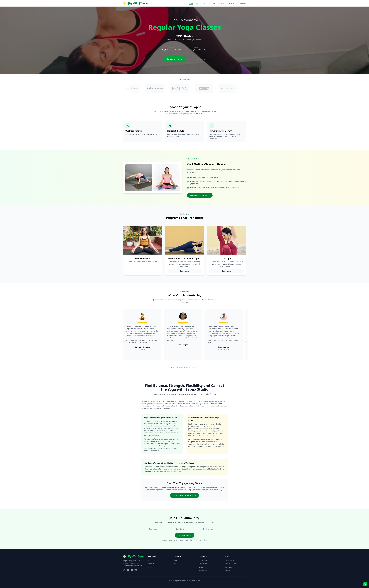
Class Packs (222, 3)
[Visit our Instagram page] (124, 570)
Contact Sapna (176, 59)
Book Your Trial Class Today (186, 495)
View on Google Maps (195, 59)
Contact (243, 3)
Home (191, 3)
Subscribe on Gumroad (198, 195)
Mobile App (203, 571)
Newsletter (233, 3)
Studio (206, 3)
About (198, 3)
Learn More (184, 271)
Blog (213, 3)
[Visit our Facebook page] (128, 570)
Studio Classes (204, 560)
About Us (151, 560)
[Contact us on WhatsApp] (365, 584)
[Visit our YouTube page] (132, 570)
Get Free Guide (183, 535)
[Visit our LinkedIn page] (136, 570)
